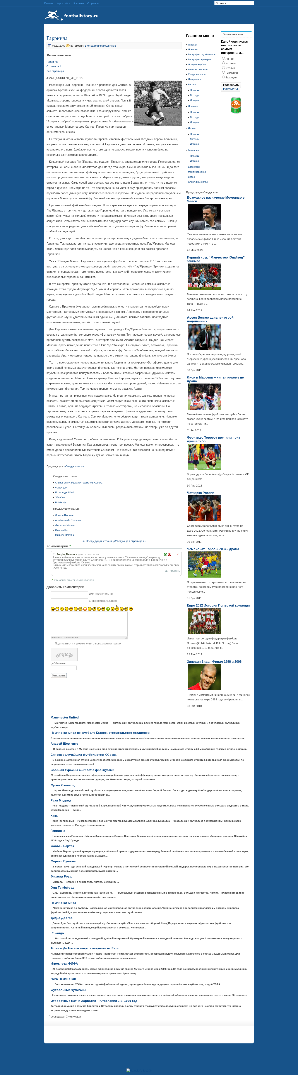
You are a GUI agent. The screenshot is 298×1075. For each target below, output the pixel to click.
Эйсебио (60, 497)
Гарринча (57, 37)
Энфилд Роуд (61, 876)
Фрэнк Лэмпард (63, 785)
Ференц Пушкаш (64, 515)
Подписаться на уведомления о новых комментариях (88, 643)
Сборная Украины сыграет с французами (82, 770)
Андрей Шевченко (64, 743)
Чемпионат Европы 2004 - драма (213, 549)
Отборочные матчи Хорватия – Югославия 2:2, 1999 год (94, 1000)
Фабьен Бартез (62, 846)
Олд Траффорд (62, 887)
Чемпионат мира (63, 902)
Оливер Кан (61, 530)
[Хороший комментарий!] (165, 554)
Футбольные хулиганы (68, 990)
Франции (231, 77)
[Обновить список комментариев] (70, 546)
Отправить (59, 675)
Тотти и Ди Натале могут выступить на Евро (85, 948)
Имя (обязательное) (101, 593)
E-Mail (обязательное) (103, 600)
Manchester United (65, 717)
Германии (232, 72)
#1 (54, 554)
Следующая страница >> (130, 541)
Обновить (59, 663)
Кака (54, 815)
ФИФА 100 (61, 487)
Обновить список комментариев (74, 580)
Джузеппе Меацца (65, 525)
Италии (230, 68)
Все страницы (55, 71)
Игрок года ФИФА (64, 492)
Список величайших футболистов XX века (78, 482)
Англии (230, 58)
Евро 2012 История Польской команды (218, 605)
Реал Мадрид (61, 800)
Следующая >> (74, 466)
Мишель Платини (64, 535)
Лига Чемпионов (63, 978)
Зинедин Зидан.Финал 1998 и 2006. (214, 661)
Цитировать (172, 570)
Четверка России (200, 493)
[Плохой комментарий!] (169, 554)
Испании (231, 63)
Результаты (230, 89)
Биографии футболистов (100, 45)
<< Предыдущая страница (98, 541)
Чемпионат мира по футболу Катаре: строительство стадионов (100, 732)
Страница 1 (53, 66)
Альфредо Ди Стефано (68, 520)
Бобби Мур (61, 502)
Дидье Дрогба (61, 917)
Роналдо (57, 933)
